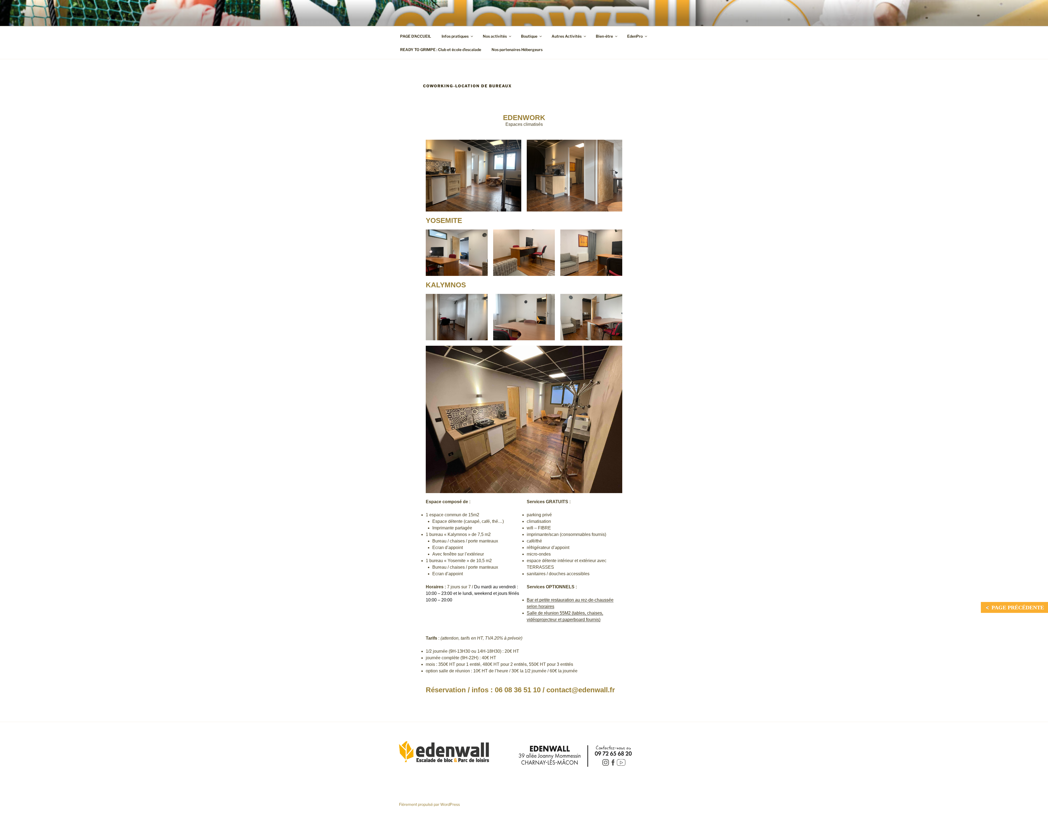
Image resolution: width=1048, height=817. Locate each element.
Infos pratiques (455, 36)
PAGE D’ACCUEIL (415, 36)
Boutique (529, 36)
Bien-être (604, 36)
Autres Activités (567, 36)
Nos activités (495, 36)
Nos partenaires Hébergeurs (517, 49)
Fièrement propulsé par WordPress (429, 804)
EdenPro (635, 36)
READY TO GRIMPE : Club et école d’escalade (440, 49)
